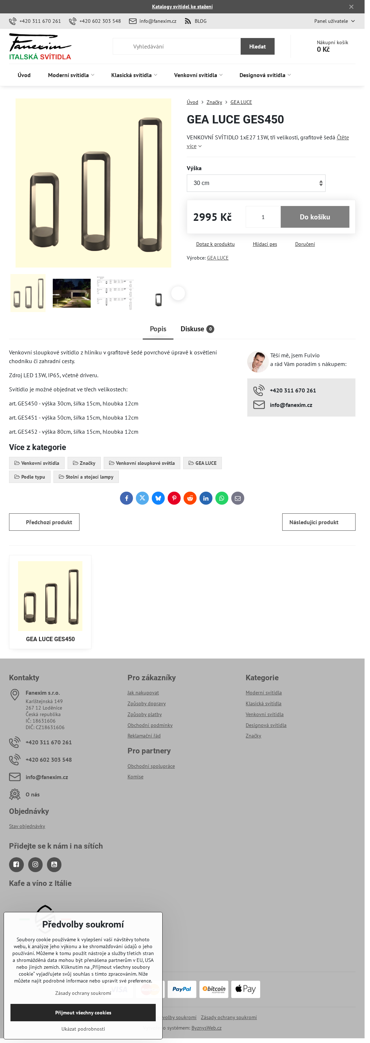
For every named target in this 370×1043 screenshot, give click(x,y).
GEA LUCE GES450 (50, 639)
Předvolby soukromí (174, 1017)
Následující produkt (314, 522)
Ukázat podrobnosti (83, 1029)
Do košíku (315, 217)
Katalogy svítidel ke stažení (182, 6)
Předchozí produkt (49, 522)
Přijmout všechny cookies (83, 1012)
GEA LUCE (218, 258)
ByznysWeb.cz (206, 1028)
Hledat (257, 46)
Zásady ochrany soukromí (229, 1017)
